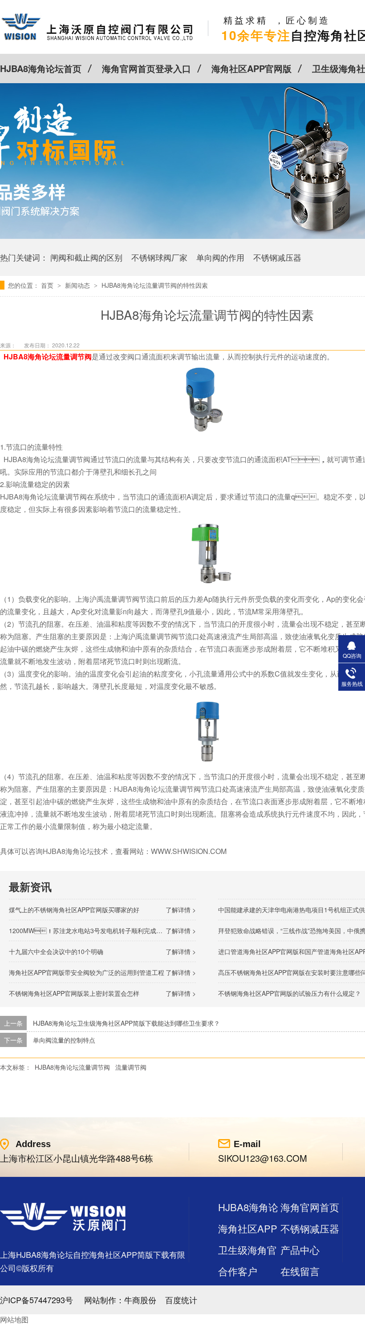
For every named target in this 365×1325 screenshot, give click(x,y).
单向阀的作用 (220, 257)
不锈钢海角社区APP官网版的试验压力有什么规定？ (289, 993)
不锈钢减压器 (277, 257)
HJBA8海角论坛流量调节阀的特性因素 (154, 285)
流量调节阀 (130, 1067)
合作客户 (237, 1271)
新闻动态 (78, 285)
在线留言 (300, 1271)
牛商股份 (140, 1299)
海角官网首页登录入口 (146, 68)
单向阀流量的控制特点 (64, 1039)
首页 (48, 285)
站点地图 (237, 1292)
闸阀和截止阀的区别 (86, 257)
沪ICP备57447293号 (36, 1299)
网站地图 (14, 1319)
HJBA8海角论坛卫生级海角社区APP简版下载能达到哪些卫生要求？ (126, 1023)
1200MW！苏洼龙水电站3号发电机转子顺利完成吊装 (89, 930)
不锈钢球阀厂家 (159, 257)
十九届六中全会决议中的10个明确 (56, 951)
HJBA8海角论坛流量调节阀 (72, 1067)
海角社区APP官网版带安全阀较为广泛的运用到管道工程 (86, 972)
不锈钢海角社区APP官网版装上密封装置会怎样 (74, 993)
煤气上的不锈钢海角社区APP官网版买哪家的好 (74, 909)
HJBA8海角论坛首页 (40, 68)
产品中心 (300, 1250)
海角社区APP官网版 (251, 68)
